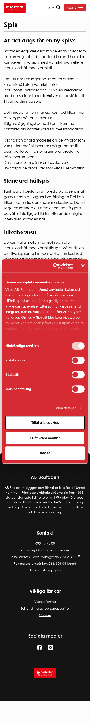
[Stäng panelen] (83, 266)
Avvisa (45, 453)
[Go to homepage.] (15, 8)
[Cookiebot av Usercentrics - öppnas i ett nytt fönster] (54, 266)
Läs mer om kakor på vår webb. (53, 329)
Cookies (45, 615)
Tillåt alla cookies (45, 423)
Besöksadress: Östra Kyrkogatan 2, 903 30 (42, 557)
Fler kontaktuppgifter (45, 570)
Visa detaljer (66, 408)
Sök (51, 7)
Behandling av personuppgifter (45, 608)
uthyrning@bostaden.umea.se (45, 550)
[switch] (78, 360)
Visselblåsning (45, 601)
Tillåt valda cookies (45, 438)
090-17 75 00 (45, 543)
